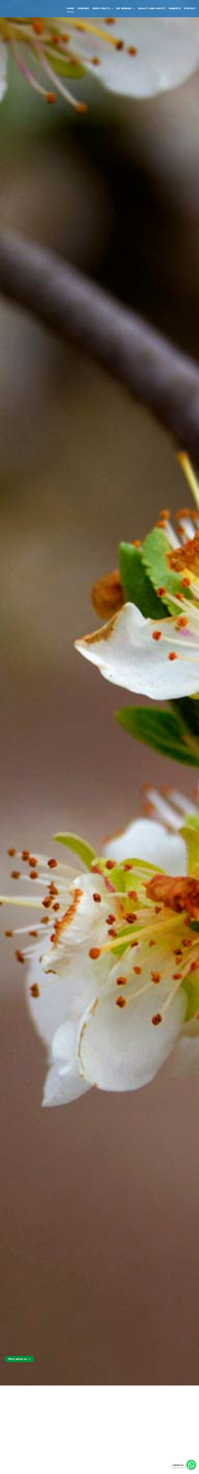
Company (83, 8)
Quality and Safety (152, 8)
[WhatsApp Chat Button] (191, 1464)
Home (70, 8)
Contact (190, 8)
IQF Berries (124, 8)
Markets (175, 8)
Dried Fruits (101, 8)
